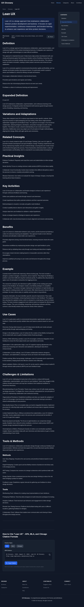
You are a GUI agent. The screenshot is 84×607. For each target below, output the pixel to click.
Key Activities (64, 25)
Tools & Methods (65, 43)
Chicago (20, 546)
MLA (13, 546)
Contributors (25, 587)
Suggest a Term (47, 584)
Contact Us (46, 587)
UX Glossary (7, 3)
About (72, 2)
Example (63, 33)
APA (7, 546)
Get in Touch (67, 584)
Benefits (63, 29)
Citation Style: (9, 543)
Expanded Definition (67, 22)
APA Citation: (8, 550)
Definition (63, 18)
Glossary (10, 9)
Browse (59, 2)
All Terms (3, 584)
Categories (66, 2)
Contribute (79, 2)
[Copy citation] (49, 554)
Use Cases (64, 36)
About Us (24, 584)
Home (52, 2)
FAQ (23, 590)
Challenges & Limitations (67, 40)
